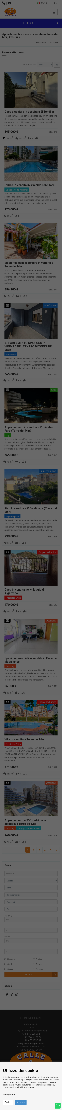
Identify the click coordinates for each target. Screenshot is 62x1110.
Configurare (9, 1094)
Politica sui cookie (26, 1087)
